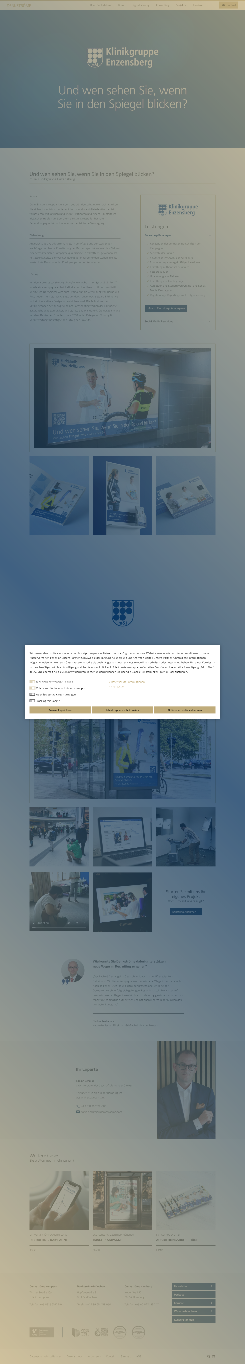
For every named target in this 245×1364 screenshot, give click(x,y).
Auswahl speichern (60, 709)
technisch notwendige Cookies (54, 681)
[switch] (32, 688)
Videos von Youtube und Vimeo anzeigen (60, 688)
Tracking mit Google (48, 700)
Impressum (117, 686)
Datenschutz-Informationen (127, 681)
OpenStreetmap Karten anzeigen (56, 694)
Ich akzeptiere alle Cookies (122, 709)
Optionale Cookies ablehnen (185, 709)
